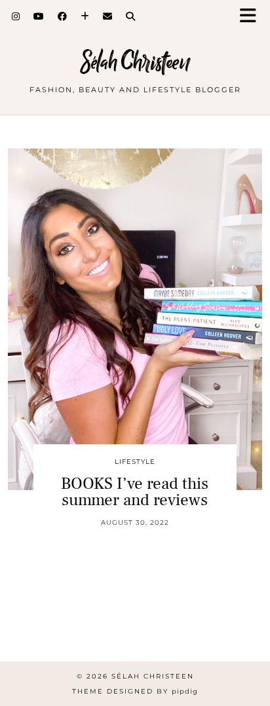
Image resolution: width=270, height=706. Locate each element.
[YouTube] (39, 16)
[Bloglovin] (85, 16)
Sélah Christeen (135, 61)
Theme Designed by (135, 691)
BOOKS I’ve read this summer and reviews (134, 491)
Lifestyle (135, 461)
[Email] (108, 16)
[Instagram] (16, 16)
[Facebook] (63, 16)
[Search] (131, 16)
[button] (252, 16)
